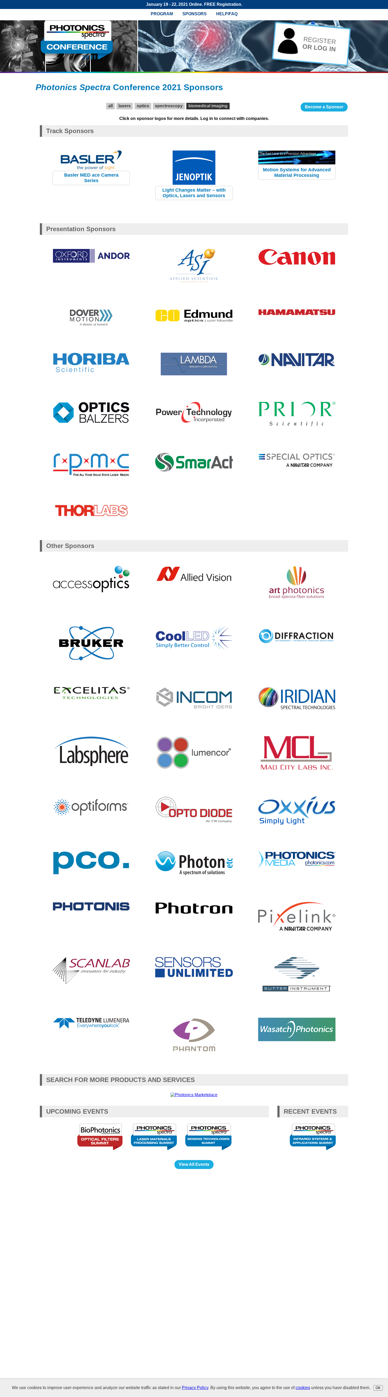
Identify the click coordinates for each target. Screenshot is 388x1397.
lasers (125, 106)
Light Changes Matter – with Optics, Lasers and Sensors (194, 192)
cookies (303, 1387)
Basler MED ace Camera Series (91, 177)
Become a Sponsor (324, 107)
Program (162, 14)
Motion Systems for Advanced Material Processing (297, 172)
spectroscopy (169, 106)
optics (143, 106)
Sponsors (194, 14)
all (110, 106)
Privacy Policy (195, 1387)
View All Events (194, 1164)
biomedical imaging (208, 106)
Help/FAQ (227, 14)
